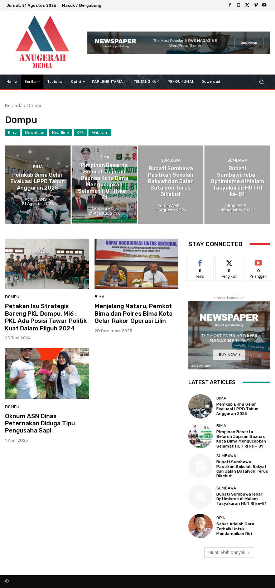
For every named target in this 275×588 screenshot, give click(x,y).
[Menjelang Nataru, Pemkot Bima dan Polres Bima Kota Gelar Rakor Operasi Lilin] (137, 264)
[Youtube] (264, 5)
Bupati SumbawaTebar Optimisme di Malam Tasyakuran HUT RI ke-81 (241, 499)
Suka (200, 261)
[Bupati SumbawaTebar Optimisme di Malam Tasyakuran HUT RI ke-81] (237, 184)
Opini (221, 518)
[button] (262, 82)
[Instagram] (238, 5)
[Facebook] (230, 5)
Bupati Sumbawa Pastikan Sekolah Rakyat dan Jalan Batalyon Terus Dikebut (242, 469)
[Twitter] (247, 5)
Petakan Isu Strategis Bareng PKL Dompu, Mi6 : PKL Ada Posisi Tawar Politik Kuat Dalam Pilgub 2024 (46, 316)
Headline (60, 132)
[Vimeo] (255, 5)
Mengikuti (229, 261)
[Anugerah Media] (42, 43)
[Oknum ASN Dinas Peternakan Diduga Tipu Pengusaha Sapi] (47, 373)
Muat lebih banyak (226, 552)
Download (34, 132)
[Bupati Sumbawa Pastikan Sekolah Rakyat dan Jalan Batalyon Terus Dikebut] (171, 184)
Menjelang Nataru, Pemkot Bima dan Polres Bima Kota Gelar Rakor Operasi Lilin (134, 313)
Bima (13, 132)
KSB (80, 132)
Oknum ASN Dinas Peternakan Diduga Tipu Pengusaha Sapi (40, 423)
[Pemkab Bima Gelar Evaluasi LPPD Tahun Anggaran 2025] (38, 184)
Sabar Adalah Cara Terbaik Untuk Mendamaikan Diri (235, 529)
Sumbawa (170, 160)
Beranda (14, 105)
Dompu (12, 297)
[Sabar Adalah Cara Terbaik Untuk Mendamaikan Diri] (200, 526)
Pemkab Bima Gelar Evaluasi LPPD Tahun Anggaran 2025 (237, 409)
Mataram (99, 132)
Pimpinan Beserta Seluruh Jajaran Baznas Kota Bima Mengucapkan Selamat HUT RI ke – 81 (241, 439)
